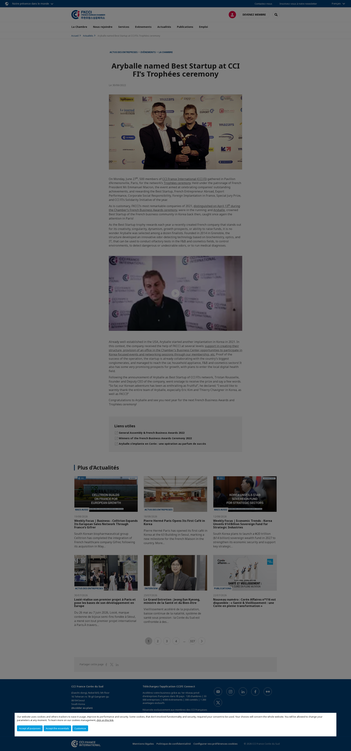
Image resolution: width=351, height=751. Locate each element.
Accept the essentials (57, 728)
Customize (80, 728)
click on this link (105, 720)
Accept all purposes (30, 728)
